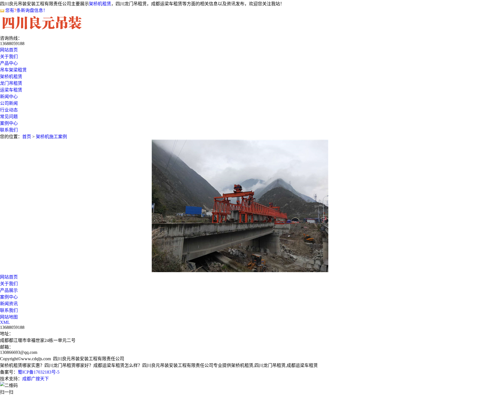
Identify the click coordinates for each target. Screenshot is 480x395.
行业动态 (9, 110)
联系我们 (9, 310)
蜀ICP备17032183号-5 (38, 372)
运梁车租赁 (11, 90)
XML (5, 322)
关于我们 (9, 283)
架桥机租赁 (100, 3)
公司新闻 (9, 103)
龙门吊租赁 (11, 83)
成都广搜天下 (35, 378)
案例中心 (9, 297)
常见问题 (9, 116)
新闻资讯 (9, 303)
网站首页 (9, 277)
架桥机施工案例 (51, 136)
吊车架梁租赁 (13, 70)
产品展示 (9, 290)
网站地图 (9, 317)
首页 (26, 136)
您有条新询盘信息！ (26, 10)
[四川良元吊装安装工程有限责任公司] (42, 29)
